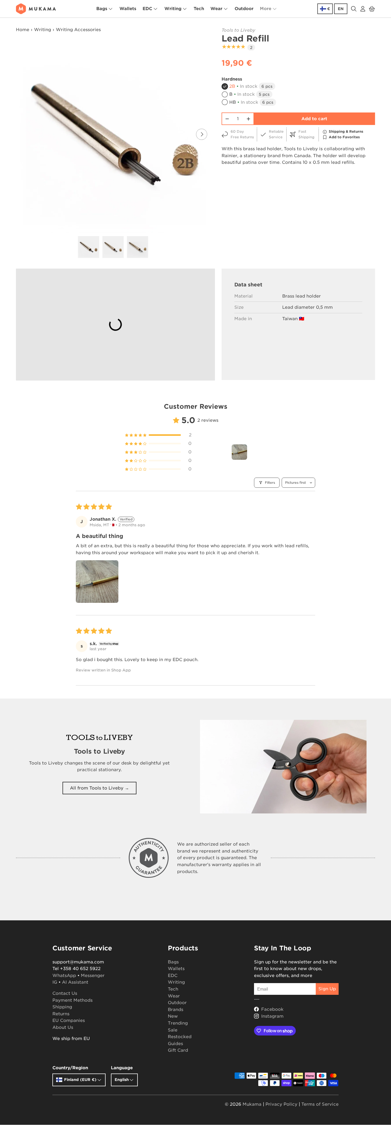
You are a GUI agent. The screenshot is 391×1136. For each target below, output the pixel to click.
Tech (199, 8)
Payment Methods (72, 1000)
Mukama (252, 1104)
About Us (62, 1027)
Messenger (93, 975)
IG (54, 982)
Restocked (180, 1036)
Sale (172, 1030)
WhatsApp (64, 975)
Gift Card (178, 1050)
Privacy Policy (281, 1104)
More (265, 8)
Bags (101, 8)
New (173, 1016)
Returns (60, 1013)
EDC (147, 8)
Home (22, 29)
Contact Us (64, 993)
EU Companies (68, 1020)
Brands (175, 1009)
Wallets (127, 8)
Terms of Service (320, 1104)
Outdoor (244, 8)
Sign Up (327, 988)
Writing (172, 8)
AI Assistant (75, 982)
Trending (178, 1023)
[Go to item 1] (239, 452)
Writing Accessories (78, 29)
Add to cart (314, 118)
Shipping (62, 1006)
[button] (372, 8)
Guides (175, 1043)
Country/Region (70, 1067)
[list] (115, 134)
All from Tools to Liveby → (99, 788)
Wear (216, 8)
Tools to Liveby (238, 30)
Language (122, 1067)
